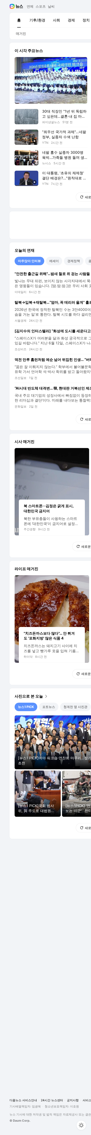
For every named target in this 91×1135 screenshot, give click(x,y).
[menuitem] (19, 20)
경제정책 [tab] (73, 261)
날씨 (51, 6)
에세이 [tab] (54, 261)
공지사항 (73, 1100)
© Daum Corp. (20, 1120)
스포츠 (41, 6)
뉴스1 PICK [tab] (26, 707)
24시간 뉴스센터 (52, 1100)
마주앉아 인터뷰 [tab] (29, 261)
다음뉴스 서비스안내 (23, 1100)
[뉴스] (19, 6)
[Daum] (13, 6)
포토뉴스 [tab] (48, 707)
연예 (30, 6)
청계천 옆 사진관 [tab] (75, 707)
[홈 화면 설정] (81, 1125)
